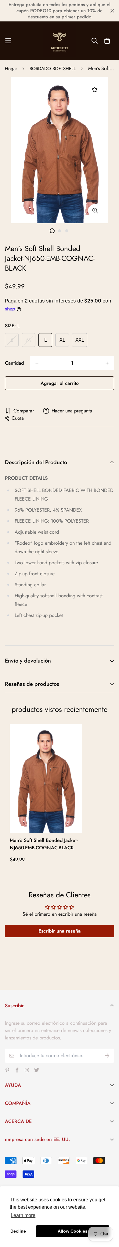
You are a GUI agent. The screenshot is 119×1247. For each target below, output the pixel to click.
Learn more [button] (23, 1215)
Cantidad (14, 362)
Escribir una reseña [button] (59, 930)
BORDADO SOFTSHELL (53, 68)
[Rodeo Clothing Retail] (59, 40)
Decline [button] (18, 1231)
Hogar (11, 68)
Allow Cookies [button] (73, 1231)
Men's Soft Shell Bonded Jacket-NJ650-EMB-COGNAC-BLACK (44, 844)
